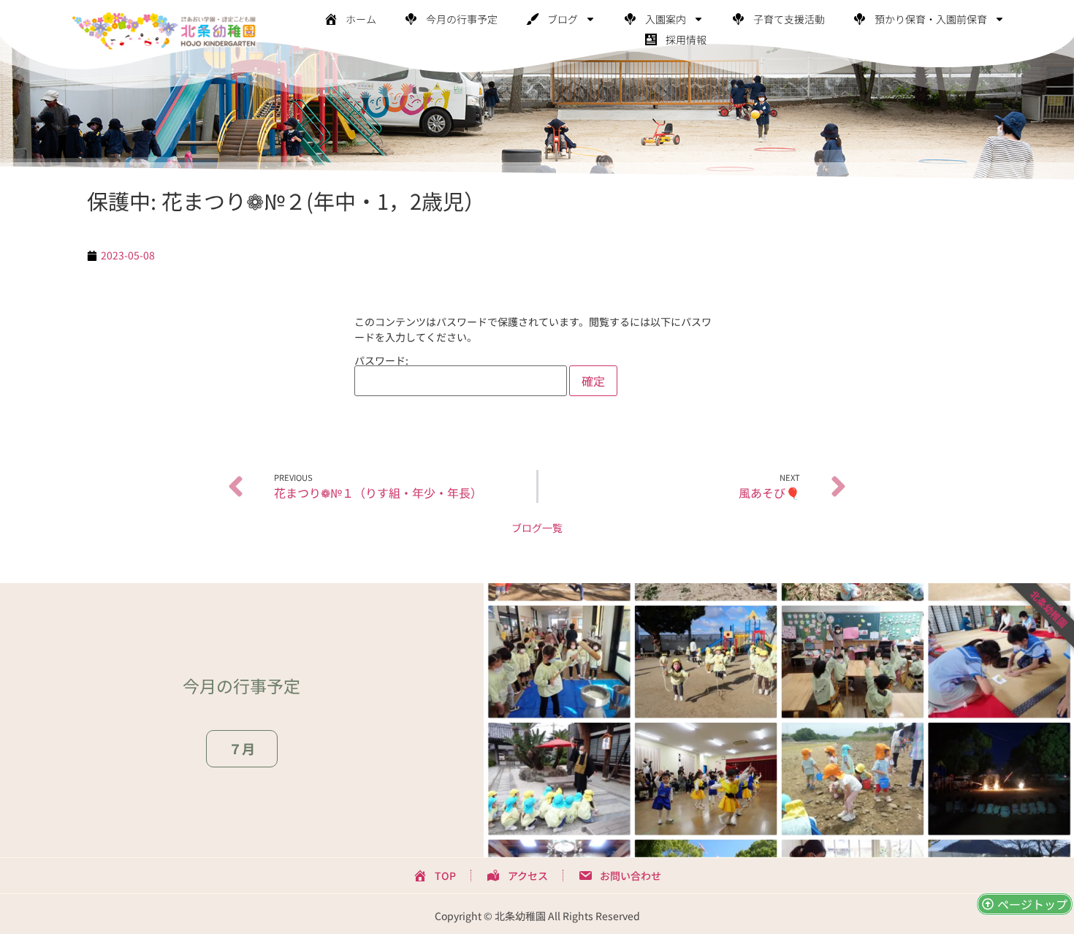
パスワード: (381, 361)
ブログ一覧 (537, 527)
